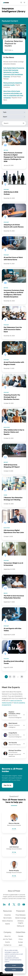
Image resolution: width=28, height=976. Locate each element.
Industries (7, 915)
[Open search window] (21, 2)
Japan (20, 945)
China (20, 939)
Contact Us (7, 945)
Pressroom (20, 911)
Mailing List (20, 926)
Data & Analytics (7, 921)
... (17, 676)
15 (21, 676)
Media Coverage (20, 918)
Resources (7, 911)
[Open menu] (24, 2)
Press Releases (20, 915)
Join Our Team (7, 939)
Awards (7, 924)
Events (7, 942)
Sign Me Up (7, 785)
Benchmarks (8, 918)
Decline (14, 969)
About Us (7, 936)
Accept (14, 965)
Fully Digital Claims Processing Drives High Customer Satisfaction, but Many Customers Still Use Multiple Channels (13, 72)
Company (7, 932)
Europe (20, 942)
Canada (20, 936)
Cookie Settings (6, 974)
